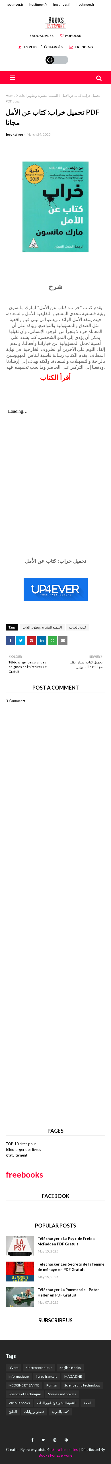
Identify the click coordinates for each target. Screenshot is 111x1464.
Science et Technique (25, 1394)
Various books (19, 1403)
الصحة (87, 1403)
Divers (13, 1367)
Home (10, 95)
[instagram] (54, 1440)
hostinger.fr (15, 4)
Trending (84, 47)
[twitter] (43, 1440)
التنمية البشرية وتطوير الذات (38, 95)
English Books (70, 1367)
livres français (46, 1376)
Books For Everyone (55, 1455)
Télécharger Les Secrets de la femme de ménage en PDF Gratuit (71, 1267)
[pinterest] (66, 1440)
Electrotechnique (39, 1367)
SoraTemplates (65, 1449)
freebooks (24, 1174)
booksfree (14, 134)
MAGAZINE (73, 1376)
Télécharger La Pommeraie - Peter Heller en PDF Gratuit (68, 1292)
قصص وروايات (34, 1411)
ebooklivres (42, 35)
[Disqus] (55, 901)
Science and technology (82, 1385)
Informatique (19, 1376)
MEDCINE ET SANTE (24, 1385)
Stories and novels (62, 1394)
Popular (73, 35)
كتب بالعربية (77, 627)
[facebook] (32, 1440)
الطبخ (13, 1411)
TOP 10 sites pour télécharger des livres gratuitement (23, 1149)
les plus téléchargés (42, 47)
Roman (51, 1385)
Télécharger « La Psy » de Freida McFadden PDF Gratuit (66, 1241)
